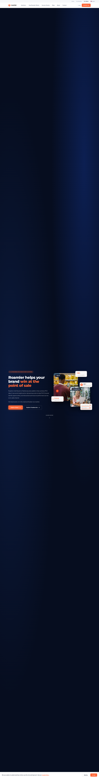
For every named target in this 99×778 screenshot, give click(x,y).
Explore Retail (14, 407)
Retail (58, 375)
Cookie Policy (45, 775)
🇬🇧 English (93, 1)
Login (79, 5)
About (58, 5)
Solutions (23, 5)
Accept (93, 775)
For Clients (86, 1)
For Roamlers (79, 1)
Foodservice (76, 389)
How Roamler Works (34, 5)
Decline (86, 775)
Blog (53, 5)
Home (73, 1)
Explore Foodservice (32, 407)
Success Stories (46, 5)
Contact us (86, 5)
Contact (64, 5)
